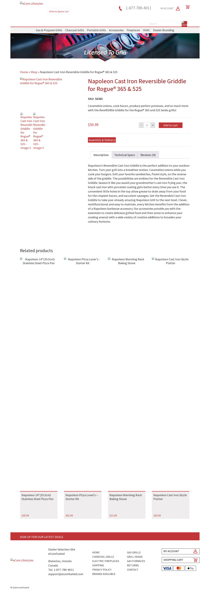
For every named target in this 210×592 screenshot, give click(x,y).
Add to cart (170, 125)
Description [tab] (101, 155)
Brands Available (103, 574)
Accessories (116, 30)
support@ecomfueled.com (65, 574)
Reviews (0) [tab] (148, 155)
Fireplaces (133, 30)
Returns (133, 565)
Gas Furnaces (136, 561)
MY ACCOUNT (167, 8)
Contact (132, 569)
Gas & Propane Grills (49, 30)
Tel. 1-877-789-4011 (61, 570)
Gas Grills (134, 552)
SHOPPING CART (173, 560)
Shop (34, 72)
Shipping (98, 565)
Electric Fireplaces (105, 561)
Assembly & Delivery (102, 140)
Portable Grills (96, 30)
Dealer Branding (163, 30)
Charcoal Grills (74, 30)
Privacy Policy (101, 569)
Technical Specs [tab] (124, 155)
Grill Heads (135, 556)
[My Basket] (187, 7)
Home (24, 72)
